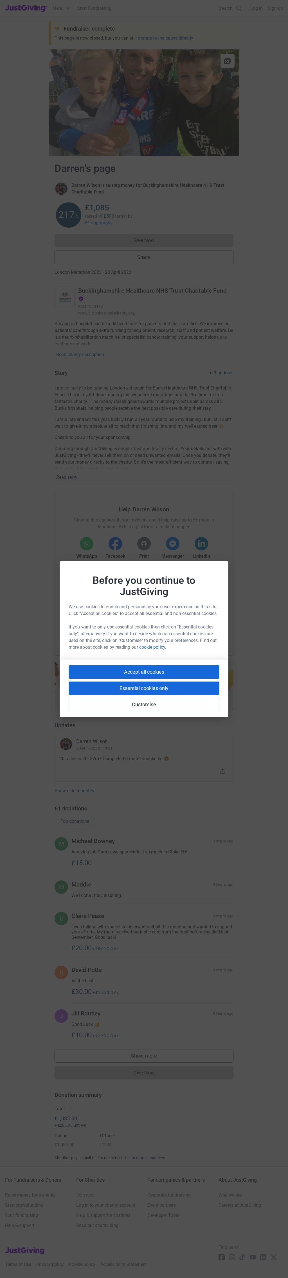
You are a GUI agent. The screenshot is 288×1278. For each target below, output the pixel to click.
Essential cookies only (144, 688)
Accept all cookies (144, 672)
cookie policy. (152, 647)
